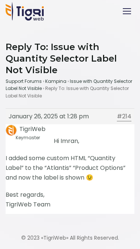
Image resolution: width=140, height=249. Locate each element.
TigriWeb (54, 238)
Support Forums (24, 81)
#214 (124, 116)
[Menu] (126, 11)
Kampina (55, 81)
